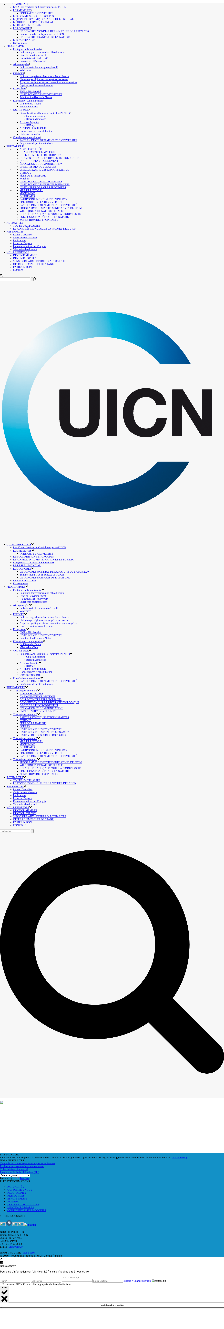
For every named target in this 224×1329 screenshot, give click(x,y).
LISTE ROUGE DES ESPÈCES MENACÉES (45, 184)
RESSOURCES (15, 231)
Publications (19, 240)
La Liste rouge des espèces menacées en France (44, 76)
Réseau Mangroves (36, 119)
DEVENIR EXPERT (24, 258)
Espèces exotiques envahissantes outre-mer (22, 1166)
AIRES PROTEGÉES (31, 149)
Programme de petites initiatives (36, 143)
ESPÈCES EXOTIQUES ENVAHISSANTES (44, 169)
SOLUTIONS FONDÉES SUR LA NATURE (44, 216)
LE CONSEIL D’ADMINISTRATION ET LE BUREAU (43, 19)
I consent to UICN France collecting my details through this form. (37, 1284)
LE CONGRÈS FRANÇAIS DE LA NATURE (45, 37)
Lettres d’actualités (22, 234)
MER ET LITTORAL (31, 190)
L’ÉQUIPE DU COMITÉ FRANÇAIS (33, 22)
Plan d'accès (29, 1252)
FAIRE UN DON (22, 267)
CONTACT (19, 270)
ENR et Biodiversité (30, 91)
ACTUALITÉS (15, 222)
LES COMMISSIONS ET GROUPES (33, 16)
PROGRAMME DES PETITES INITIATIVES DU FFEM (51, 208)
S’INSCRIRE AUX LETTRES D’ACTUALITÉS (39, 261)
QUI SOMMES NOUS (19, 4)
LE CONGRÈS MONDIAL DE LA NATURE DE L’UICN (44, 228)
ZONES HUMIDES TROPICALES (39, 219)
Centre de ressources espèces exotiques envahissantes (27, 1163)
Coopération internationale (27, 137)
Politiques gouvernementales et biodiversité (42, 52)
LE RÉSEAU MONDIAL (27, 25)
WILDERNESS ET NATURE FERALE (41, 211)
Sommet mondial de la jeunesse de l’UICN (42, 34)
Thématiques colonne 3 (25, 738)
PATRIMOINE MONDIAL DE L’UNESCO (43, 199)
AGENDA (13, 1201)
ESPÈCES (18, 73)
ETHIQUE (25, 172)
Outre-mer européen (30, 134)
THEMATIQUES (16, 146)
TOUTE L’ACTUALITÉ (26, 225)
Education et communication (28, 100)
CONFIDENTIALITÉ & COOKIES (26, 1210)
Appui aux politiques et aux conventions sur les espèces (48, 82)
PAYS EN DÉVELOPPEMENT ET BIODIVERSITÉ (48, 140)
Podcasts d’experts (22, 243)
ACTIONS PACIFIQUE (33, 128)
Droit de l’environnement (33, 55)
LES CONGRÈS (22, 28)
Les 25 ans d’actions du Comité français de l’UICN (39, 7)
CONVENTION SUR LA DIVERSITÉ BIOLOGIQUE (49, 158)
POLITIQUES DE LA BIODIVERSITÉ (41, 202)
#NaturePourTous (29, 106)
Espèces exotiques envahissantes (36, 85)
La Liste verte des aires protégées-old (39, 67)
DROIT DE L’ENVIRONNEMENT (39, 160)
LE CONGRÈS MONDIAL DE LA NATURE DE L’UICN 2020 (54, 31)
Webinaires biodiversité (25, 249)
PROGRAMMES (16, 46)
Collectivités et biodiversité (14, 1169)
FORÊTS (25, 178)
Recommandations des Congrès (29, 246)
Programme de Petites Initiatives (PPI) (19, 1172)
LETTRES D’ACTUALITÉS (23, 1204)
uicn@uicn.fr (15, 1246)
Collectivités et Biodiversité (34, 58)
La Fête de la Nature (30, 103)
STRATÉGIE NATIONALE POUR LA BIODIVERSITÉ (50, 214)
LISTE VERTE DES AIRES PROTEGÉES (43, 187)
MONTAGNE (27, 193)
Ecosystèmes (19, 88)
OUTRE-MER (21, 109)
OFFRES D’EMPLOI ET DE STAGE (33, 264)
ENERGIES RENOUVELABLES (38, 166)
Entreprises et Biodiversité (33, 61)
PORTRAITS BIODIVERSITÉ (36, 13)
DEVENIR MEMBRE (25, 255)
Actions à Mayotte (29, 122)
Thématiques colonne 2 (25, 714)
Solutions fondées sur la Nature (36, 97)
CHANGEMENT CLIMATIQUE (37, 152)
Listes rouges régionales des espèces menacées (44, 79)
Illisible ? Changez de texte (137, 1280)
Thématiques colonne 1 (25, 690)
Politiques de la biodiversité (27, 49)
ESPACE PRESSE (17, 1198)
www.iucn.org (179, 1157)
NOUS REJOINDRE (18, 252)
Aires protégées (21, 64)
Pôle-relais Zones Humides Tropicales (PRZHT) (45, 113)
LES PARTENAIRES (24, 40)
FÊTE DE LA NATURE (33, 175)
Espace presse (20, 43)
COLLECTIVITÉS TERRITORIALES (40, 155)
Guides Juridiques (35, 116)
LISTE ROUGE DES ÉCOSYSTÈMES (41, 94)
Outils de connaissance (25, 237)
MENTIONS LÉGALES (20, 1207)
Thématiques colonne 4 (25, 759)
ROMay (30, 125)
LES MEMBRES (22, 10)
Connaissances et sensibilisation (36, 131)
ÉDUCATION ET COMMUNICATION (41, 163)
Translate (24, 1178)
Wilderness (25, 70)
